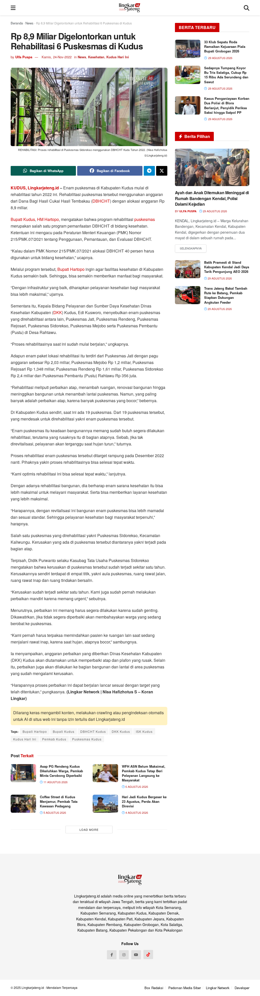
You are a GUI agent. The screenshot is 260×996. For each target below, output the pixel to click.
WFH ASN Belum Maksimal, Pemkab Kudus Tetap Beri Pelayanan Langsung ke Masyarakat (143, 773)
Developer (242, 987)
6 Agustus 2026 (136, 786)
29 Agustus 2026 (214, 211)
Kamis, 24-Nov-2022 (57, 56)
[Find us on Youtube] (136, 954)
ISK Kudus (144, 731)
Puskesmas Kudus (87, 739)
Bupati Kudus (23, 219)
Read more (190, 248)
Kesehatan (96, 56)
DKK (57, 312)
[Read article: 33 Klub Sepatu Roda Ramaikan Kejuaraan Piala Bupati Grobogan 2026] (187, 49)
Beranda (17, 23)
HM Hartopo (48, 219)
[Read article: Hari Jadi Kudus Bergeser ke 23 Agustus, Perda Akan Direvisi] (105, 804)
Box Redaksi (153, 987)
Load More (89, 829)
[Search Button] (246, 7)
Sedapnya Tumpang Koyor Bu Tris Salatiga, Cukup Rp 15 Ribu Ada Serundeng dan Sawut (226, 74)
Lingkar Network (218, 987)
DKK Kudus (121, 731)
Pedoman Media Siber (184, 987)
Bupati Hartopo (71, 269)
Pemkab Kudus (54, 739)
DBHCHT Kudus (93, 731)
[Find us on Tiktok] (148, 954)
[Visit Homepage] (129, 8)
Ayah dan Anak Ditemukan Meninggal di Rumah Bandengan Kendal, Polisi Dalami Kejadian (212, 198)
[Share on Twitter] (161, 171)
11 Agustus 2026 (55, 782)
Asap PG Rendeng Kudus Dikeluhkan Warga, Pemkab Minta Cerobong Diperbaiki (61, 771)
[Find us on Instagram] (124, 954)
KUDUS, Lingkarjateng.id (35, 188)
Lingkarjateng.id (33, 987)
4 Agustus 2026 (136, 812)
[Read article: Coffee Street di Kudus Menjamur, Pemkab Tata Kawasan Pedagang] (23, 804)
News (29, 23)
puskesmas (144, 219)
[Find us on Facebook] (112, 954)
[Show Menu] (13, 7)
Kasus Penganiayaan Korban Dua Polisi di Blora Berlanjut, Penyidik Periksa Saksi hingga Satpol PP (226, 105)
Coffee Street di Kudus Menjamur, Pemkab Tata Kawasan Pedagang (58, 801)
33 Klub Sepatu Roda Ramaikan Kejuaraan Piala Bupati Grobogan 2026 (224, 46)
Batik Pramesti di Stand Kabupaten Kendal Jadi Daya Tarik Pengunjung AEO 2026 (226, 267)
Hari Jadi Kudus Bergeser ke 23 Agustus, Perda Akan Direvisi (144, 801)
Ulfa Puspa (23, 56)
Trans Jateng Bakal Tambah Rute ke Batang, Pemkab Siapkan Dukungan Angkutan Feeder (225, 295)
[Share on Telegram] (149, 171)
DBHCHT (101, 201)
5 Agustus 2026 (54, 812)
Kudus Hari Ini (117, 56)
